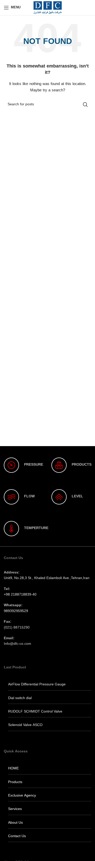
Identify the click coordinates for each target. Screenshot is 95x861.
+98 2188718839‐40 (20, 594)
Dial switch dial (20, 698)
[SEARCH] (85, 104)
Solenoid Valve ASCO (25, 725)
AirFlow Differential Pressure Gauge (37, 684)
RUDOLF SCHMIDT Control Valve (35, 711)
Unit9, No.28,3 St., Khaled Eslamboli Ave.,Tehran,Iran (46, 578)
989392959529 (16, 611)
